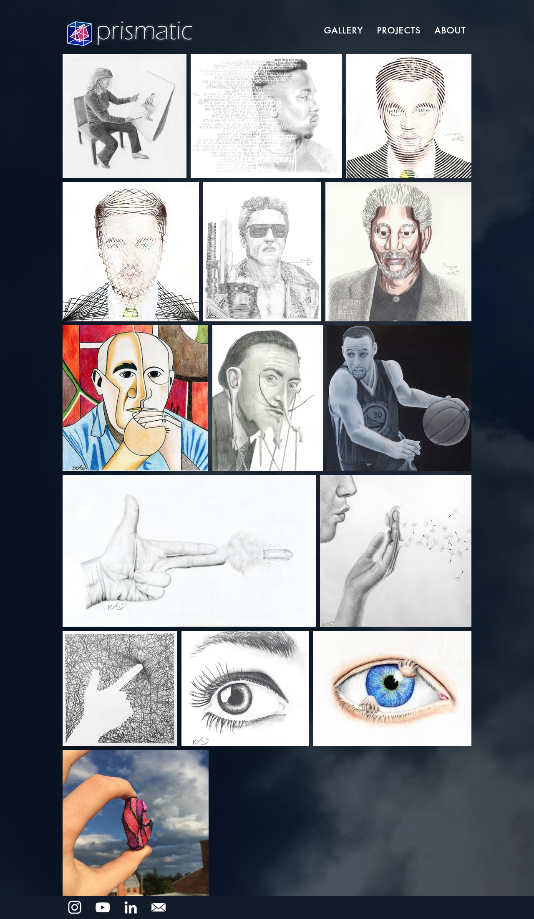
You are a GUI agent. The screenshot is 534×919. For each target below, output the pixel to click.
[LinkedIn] (130, 907)
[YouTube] (102, 907)
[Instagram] (74, 907)
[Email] (158, 907)
